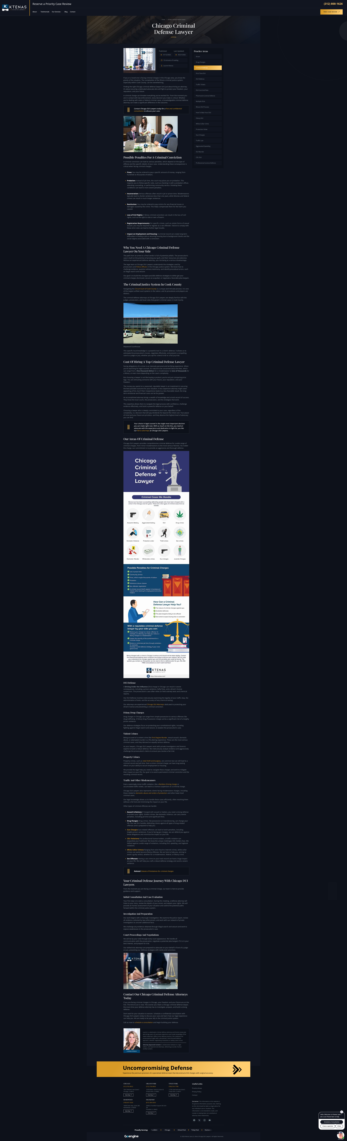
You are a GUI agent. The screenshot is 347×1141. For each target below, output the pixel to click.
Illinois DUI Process (202, 107)
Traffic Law (199, 140)
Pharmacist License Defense (205, 96)
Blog (66, 12)
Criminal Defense (202, 68)
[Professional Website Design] (132, 1136)
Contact (72, 12)
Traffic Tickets (200, 84)
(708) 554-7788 (173, 1086)
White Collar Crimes (135, 850)
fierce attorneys (143, 430)
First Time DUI (200, 73)
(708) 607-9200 (128, 1102)
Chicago (168, 1130)
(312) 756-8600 (151, 1086)
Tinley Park (196, 1130)
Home (163, 19)
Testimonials (45, 12)
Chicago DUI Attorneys (155, 704)
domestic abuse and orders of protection (151, 793)
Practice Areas (197, 1088)
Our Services (56, 12)
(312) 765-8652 (128, 1086)
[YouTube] (210, 1120)
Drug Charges (200, 62)
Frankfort (155, 1130)
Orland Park (183, 1130)
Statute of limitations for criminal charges (157, 871)
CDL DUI (199, 157)
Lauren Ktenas (168, 66)
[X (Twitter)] (199, 1120)
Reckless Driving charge (168, 784)
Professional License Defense (206, 163)
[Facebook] (194, 1120)
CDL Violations (133, 838)
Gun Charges (132, 830)
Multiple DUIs (200, 101)
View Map (127, 1095)
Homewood (210, 1130)
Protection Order (202, 129)
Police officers (141, 267)
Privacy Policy (196, 1092)
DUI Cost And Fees (202, 90)
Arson (198, 56)
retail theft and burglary (152, 761)
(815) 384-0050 (151, 1102)
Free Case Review (330, 12)
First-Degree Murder (159, 737)
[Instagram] (204, 1120)
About (35, 12)
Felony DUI (199, 118)
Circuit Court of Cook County (145, 289)
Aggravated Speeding (203, 146)
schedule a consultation (144, 1022)
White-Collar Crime (202, 124)
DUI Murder (200, 152)
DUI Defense (200, 79)
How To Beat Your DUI (203, 112)
